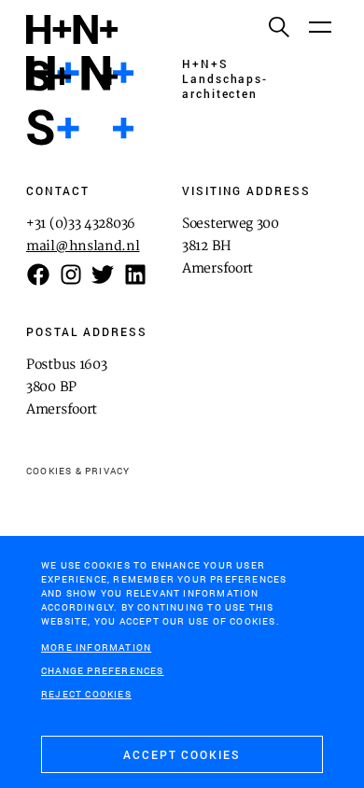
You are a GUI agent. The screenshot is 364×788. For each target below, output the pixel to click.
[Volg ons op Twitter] (103, 274)
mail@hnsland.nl (83, 246)
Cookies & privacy (78, 470)
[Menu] (319, 26)
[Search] (278, 26)
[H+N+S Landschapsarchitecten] (79, 101)
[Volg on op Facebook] (38, 274)
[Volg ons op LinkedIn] (135, 274)
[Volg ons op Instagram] (71, 274)
